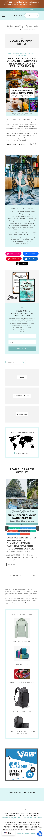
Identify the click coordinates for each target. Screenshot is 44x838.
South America (18, 54)
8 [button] (28, 575)
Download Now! (22, 348)
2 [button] (11, 575)
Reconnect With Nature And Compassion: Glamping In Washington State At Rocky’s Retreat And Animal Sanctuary (22, 548)
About (21, 9)
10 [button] (34, 575)
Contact (30, 9)
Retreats (33, 528)
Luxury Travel (12, 528)
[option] (22, 529)
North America (23, 528)
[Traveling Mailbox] (21, 780)
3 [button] (14, 575)
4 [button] (17, 575)
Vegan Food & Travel (14, 534)
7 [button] (25, 575)
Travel (27, 54)
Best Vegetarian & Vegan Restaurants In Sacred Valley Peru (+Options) (22, 62)
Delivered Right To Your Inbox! (28, 4)
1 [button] (8, 575)
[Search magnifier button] (37, 15)
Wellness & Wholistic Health (16, 537)
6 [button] (22, 575)
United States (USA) (20, 531)
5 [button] (19, 575)
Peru (10, 54)
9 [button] (31, 575)
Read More (14, 144)
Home (13, 9)
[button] (6, 528)
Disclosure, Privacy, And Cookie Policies (22, 818)
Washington (27, 534)
